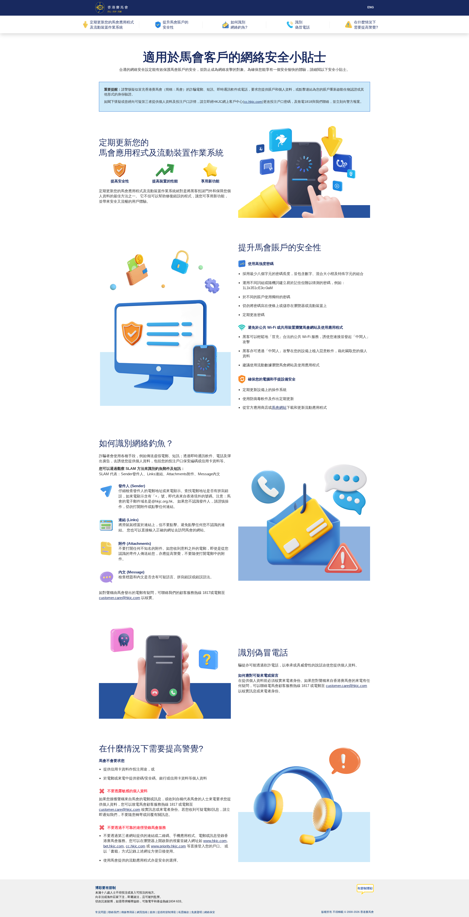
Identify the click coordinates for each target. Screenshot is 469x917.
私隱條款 (183, 912)
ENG (370, 7)
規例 (152, 912)
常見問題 (100, 912)
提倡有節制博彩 (166, 912)
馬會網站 (279, 407)
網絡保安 (209, 912)
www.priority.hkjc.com (168, 846)
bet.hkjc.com (113, 846)
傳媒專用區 (128, 912)
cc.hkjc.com (253, 102)
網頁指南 (142, 912)
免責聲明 (196, 912)
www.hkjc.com (215, 841)
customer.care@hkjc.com (119, 598)
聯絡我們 (113, 912)
